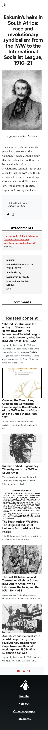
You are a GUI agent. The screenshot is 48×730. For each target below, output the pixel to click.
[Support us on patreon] (23, 671)
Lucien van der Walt (17, 276)
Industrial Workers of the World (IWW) (19, 266)
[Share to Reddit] (13, 215)
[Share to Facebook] (8, 215)
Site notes (24, 719)
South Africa (13, 272)
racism (10, 259)
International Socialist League (18, 283)
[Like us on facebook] (18, 671)
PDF (8, 289)
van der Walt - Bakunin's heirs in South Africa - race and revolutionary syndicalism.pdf (21, 239)
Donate (24, 696)
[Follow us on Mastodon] (28, 671)
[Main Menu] (44, 5)
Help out (24, 703)
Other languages (24, 711)
